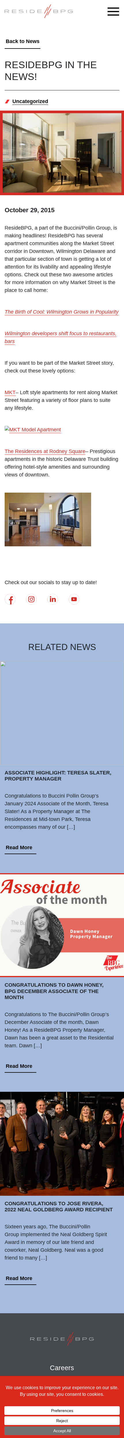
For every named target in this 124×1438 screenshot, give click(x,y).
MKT (10, 392)
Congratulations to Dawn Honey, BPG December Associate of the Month (54, 991)
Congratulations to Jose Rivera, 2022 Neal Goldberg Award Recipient (59, 1207)
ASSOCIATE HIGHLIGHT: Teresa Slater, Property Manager (58, 776)
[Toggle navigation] (115, 11)
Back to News (23, 41)
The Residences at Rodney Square (45, 451)
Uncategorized (30, 101)
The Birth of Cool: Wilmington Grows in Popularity (62, 312)
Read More (19, 847)
